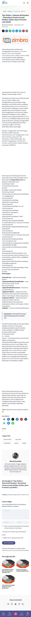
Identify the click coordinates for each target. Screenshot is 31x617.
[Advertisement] (15, 76)
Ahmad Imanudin (15, 461)
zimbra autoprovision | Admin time (18, 494)
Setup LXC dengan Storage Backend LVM (22, 570)
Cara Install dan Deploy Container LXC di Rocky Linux (8, 586)
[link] (3, 31)
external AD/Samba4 (21, 106)
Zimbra (24, 443)
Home (3, 614)
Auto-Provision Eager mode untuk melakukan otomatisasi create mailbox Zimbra (14, 53)
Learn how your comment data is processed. (15, 550)
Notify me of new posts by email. (13, 538)
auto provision (7, 439)
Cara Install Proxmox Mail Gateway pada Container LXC (15, 316)
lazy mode (18, 439)
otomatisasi (7, 443)
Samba (16, 443)
